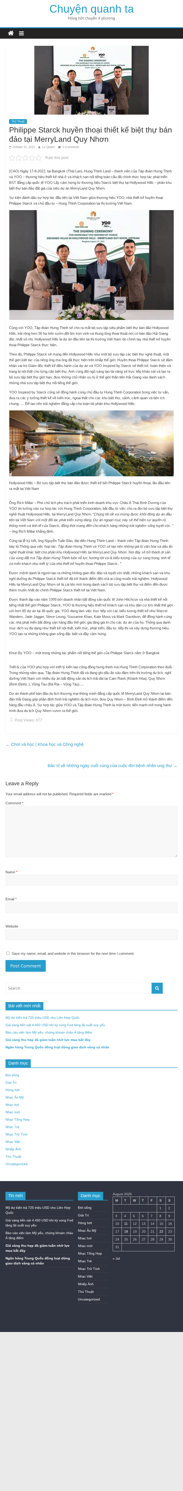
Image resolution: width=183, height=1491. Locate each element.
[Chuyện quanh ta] (10, 33)
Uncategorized (16, 1164)
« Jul (116, 1258)
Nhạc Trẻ (12, 1127)
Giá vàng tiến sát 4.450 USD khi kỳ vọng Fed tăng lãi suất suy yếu (55, 1025)
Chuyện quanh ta (91, 9)
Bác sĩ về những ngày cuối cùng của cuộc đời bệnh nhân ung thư (113, 765)
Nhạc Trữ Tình (16, 1134)
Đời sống (12, 1075)
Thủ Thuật (18, 121)
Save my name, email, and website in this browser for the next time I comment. (73, 953)
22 (161, 1231)
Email (11, 899)
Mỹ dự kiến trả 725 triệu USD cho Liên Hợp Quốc (42, 1017)
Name (11, 872)
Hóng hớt (12, 1090)
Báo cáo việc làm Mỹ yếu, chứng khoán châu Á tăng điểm (48, 1032)
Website (11, 926)
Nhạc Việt (12, 1142)
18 (126, 1231)
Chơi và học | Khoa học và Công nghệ (44, 744)
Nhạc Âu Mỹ (14, 1097)
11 (126, 1224)
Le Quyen (49, 147)
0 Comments (70, 147)
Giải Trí (10, 1082)
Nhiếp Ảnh (13, 1149)
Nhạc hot (12, 1105)
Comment (14, 803)
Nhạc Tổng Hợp (17, 1119)
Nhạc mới (12, 1112)
